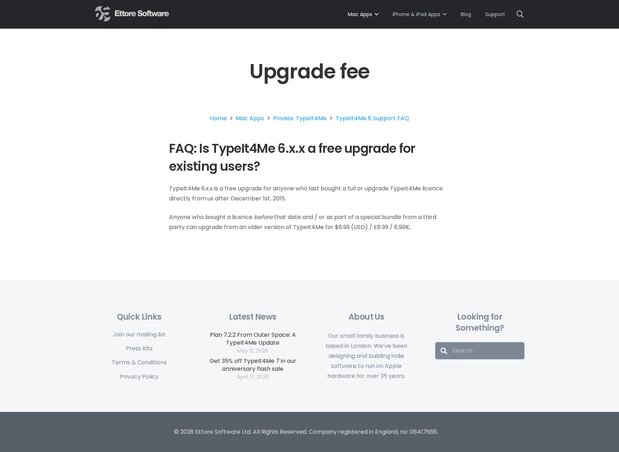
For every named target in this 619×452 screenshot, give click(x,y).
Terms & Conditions (139, 362)
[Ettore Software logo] (133, 14)
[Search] (443, 350)
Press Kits (139, 348)
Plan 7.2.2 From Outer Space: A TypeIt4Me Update (253, 339)
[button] (520, 14)
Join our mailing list (139, 334)
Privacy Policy (139, 377)
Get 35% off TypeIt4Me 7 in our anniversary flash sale (253, 365)
